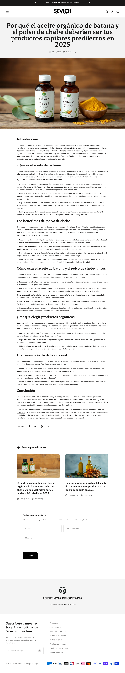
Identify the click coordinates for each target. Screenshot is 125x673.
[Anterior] (35, 3)
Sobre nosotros (55, 627)
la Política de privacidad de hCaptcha (69, 520)
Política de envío (55, 640)
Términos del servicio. (93, 520)
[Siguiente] (89, 3)
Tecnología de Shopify (31, 664)
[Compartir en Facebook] (29, 426)
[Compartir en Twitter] (35, 426)
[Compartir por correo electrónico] (48, 426)
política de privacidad (57, 631)
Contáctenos (54, 623)
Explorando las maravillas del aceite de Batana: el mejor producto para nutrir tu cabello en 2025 (85, 486)
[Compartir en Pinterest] (41, 426)
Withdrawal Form (56, 652)
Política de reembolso (57, 636)
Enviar (30, 556)
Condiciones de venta (57, 644)
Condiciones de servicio (58, 648)
